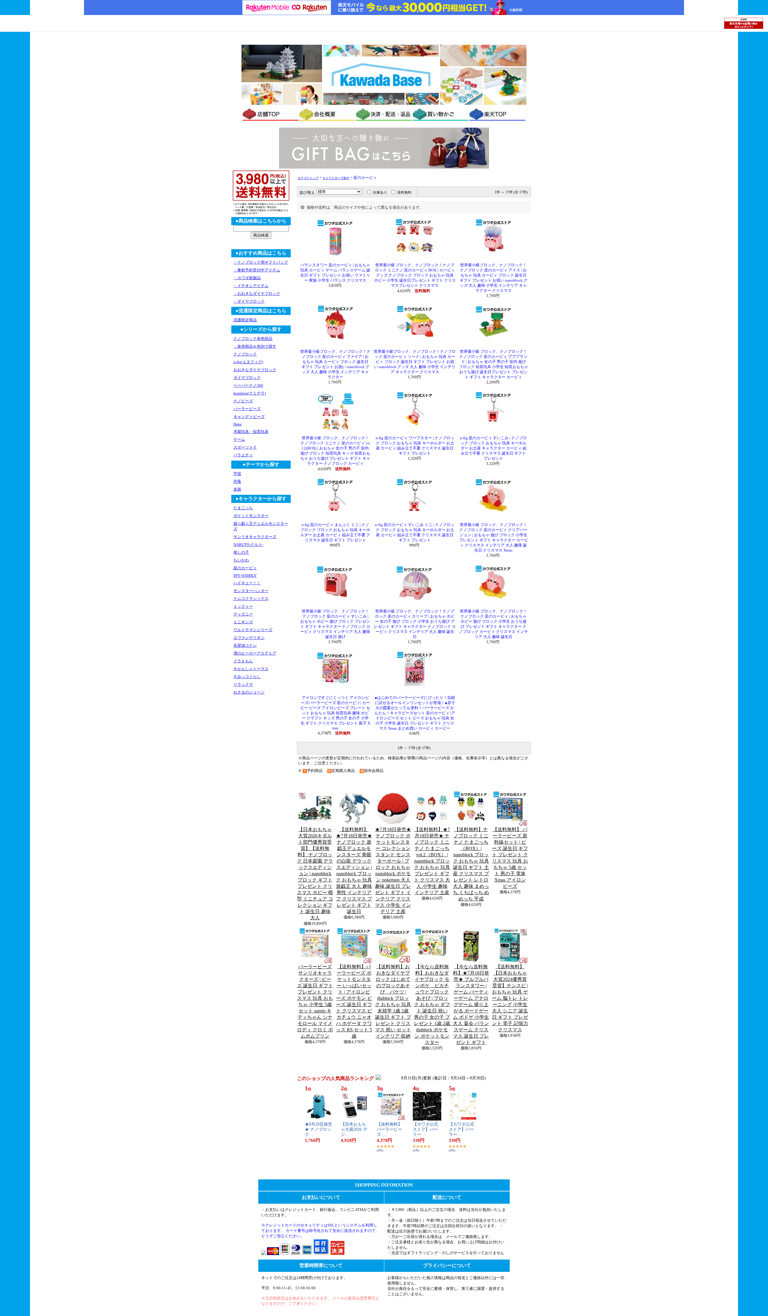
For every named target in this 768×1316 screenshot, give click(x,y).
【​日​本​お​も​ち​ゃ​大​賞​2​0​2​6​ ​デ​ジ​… (354, 1129)
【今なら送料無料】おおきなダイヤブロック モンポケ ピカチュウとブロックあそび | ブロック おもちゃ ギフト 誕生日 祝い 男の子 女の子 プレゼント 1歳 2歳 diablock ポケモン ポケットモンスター (434, 1004)
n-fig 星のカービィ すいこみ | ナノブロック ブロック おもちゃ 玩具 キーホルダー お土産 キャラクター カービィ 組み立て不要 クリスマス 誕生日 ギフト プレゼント (493, 448)
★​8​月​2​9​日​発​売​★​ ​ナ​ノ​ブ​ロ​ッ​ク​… (318, 1129)
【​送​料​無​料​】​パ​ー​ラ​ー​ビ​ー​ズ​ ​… (389, 1129)
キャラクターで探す (336, 178)
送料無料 (404, 192)
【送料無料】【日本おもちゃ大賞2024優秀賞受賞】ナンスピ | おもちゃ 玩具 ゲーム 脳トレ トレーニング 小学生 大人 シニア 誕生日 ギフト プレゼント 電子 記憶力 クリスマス (510, 998)
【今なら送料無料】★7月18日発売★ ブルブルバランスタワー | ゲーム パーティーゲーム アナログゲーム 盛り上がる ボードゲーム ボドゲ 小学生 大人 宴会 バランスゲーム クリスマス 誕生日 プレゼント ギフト (471, 1004)
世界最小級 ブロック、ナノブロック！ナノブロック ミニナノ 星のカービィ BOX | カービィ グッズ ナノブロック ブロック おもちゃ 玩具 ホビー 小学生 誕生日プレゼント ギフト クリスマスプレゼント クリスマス (415, 275)
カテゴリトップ (308, 178)
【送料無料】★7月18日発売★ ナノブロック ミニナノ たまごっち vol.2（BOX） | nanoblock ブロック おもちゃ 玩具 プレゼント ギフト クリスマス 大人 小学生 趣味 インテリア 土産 (432, 861)
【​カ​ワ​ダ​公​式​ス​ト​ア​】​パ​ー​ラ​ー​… (425, 1129)
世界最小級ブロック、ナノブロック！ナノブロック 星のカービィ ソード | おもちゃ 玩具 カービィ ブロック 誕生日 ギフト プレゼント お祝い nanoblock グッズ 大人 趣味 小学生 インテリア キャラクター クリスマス (415, 361)
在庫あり (380, 192)
